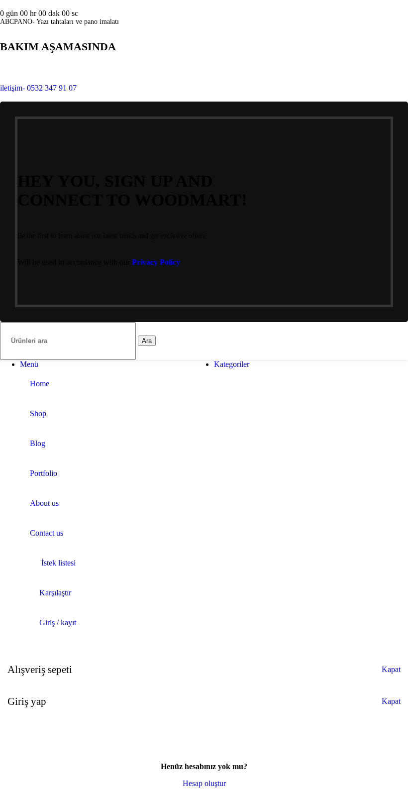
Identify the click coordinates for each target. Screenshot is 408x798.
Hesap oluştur (204, 783)
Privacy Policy (156, 262)
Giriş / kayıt (57, 622)
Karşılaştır (55, 592)
